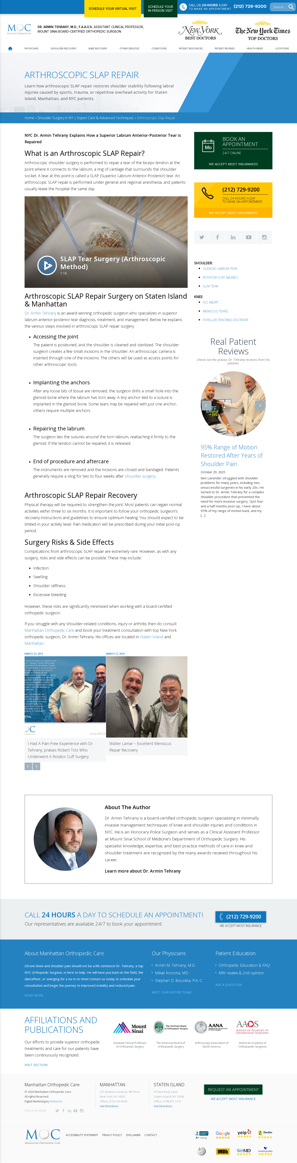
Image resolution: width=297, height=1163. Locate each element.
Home (29, 117)
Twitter (201, 237)
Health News (255, 48)
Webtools (56, 1095)
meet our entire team (171, 985)
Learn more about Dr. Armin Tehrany (143, 864)
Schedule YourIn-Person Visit (160, 8)
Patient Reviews (225, 48)
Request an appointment (233, 1083)
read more (34, 988)
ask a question (228, 978)
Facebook (217, 237)
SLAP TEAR (210, 286)
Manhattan (34, 643)
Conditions (159, 48)
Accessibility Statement (82, 1128)
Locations (282, 48)
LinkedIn (233, 237)
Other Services (129, 48)
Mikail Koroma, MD (171, 966)
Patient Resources (191, 48)
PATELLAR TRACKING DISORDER (225, 320)
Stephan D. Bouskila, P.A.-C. (179, 973)
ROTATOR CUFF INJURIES (220, 277)
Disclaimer (133, 1128)
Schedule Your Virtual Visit (113, 8)
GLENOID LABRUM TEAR (220, 268)
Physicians (31, 48)
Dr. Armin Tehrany (40, 313)
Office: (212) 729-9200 (113, 1095)
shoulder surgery (140, 476)
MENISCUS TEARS (215, 311)
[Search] (291, 7)
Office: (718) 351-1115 (167, 1095)
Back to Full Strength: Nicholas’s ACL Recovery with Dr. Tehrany (232, 455)
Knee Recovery (97, 48)
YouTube (248, 237)
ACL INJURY (210, 302)
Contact (151, 1128)
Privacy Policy (112, 1128)
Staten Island (151, 636)
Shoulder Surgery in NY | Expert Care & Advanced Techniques (85, 117)
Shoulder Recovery (64, 48)
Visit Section (36, 1058)
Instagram (264, 237)
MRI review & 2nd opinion (241, 966)
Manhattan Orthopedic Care (49, 630)
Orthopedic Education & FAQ (244, 958)
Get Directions (109, 1099)
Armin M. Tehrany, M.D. (175, 958)
